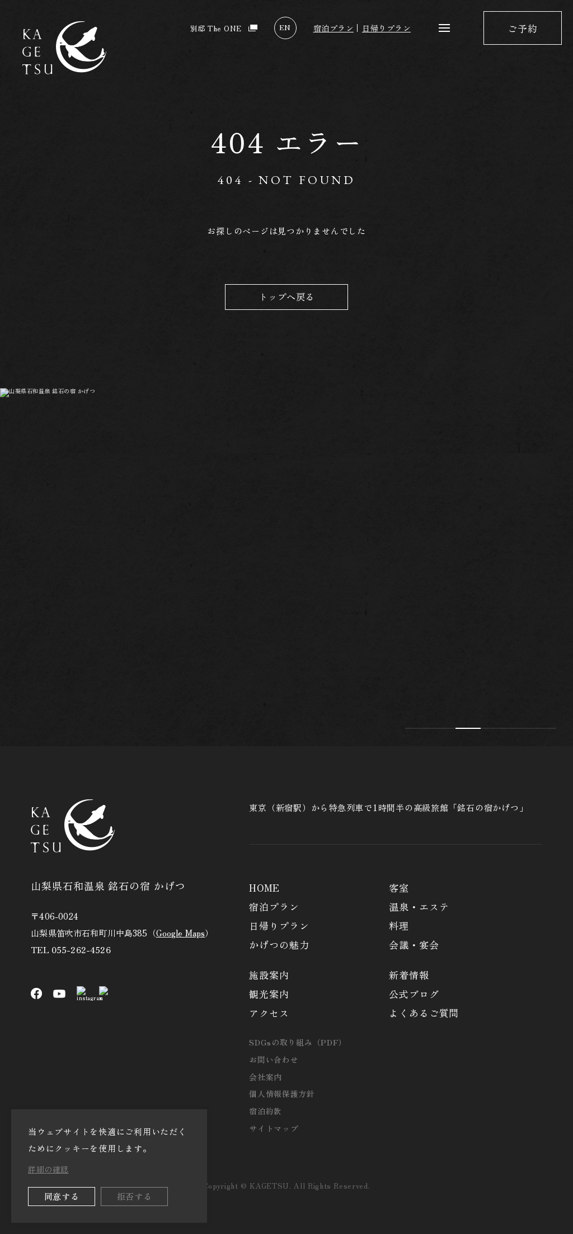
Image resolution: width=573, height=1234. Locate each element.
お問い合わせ (273, 1059)
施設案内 (269, 975)
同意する (61, 1196)
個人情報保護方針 (282, 1093)
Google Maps (180, 933)
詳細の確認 (48, 1169)
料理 (399, 925)
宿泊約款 (265, 1111)
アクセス (269, 1013)
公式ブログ (414, 994)
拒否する (134, 1196)
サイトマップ (273, 1128)
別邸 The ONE (216, 28)
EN (284, 27)
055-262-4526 (81, 949)
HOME (264, 887)
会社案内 (265, 1076)
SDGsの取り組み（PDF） (297, 1042)
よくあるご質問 (424, 1013)
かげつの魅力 (279, 945)
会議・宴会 (414, 945)
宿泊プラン (333, 28)
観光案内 (269, 994)
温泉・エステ (419, 906)
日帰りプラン (386, 28)
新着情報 (409, 975)
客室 (399, 887)
